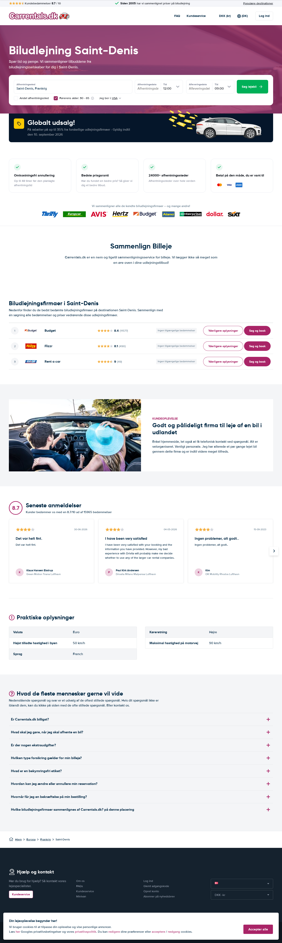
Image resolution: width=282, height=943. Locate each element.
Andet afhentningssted (34, 98)
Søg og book (257, 331)
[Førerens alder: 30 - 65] (56, 98)
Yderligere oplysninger (223, 331)
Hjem (18, 839)
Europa (31, 839)
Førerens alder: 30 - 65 (74, 98)
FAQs (79, 886)
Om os (80, 881)
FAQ (177, 16)
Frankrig (45, 839)
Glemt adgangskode (156, 886)
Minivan (81, 896)
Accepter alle (258, 929)
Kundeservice (196, 16)
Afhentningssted (26, 84)
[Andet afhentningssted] (16, 98)
